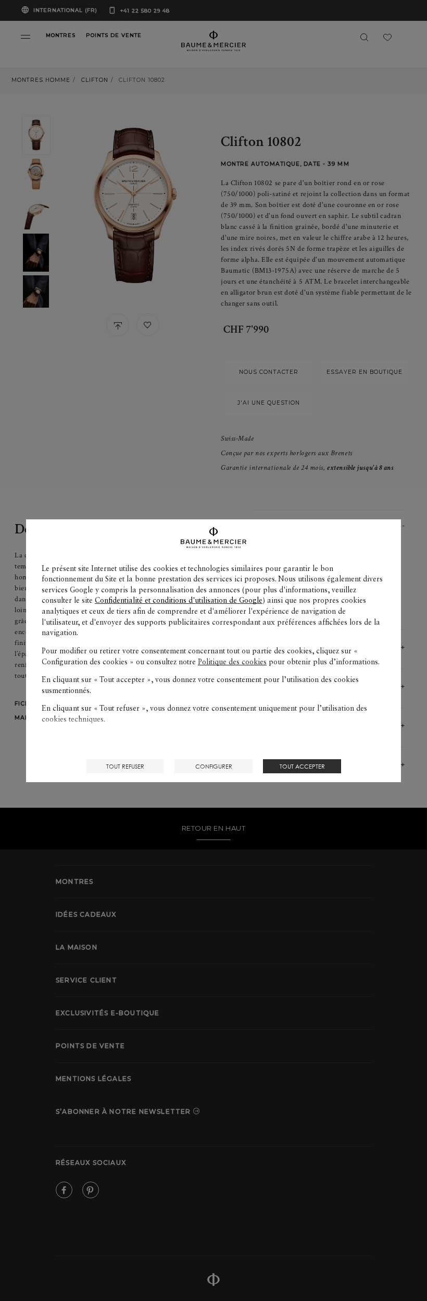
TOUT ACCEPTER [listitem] (302, 766)
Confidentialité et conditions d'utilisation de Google (178, 600)
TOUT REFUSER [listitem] (125, 766)
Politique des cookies (232, 662)
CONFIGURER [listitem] (213, 766)
